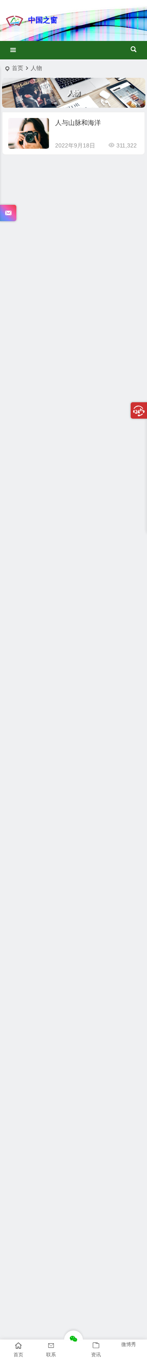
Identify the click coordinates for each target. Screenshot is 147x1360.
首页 (17, 68)
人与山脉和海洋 (78, 122)
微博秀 (128, 1344)
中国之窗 (43, 20)
